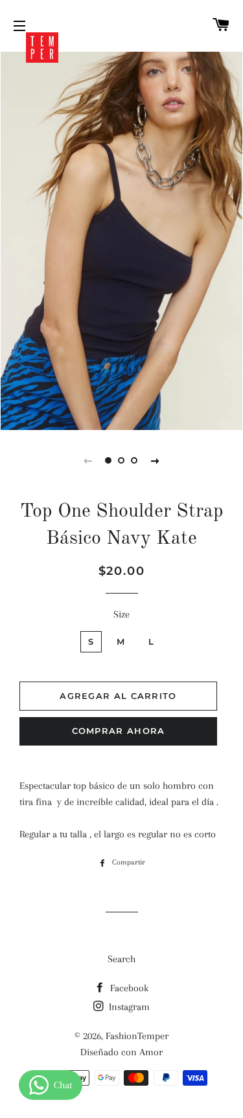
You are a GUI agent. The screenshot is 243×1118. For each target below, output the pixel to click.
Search (121, 959)
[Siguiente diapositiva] (155, 460)
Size (121, 614)
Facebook (128, 988)
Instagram (128, 1007)
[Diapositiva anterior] (88, 460)
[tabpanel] (121, 239)
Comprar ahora (118, 731)
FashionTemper (137, 1036)
